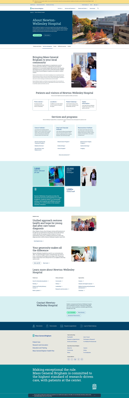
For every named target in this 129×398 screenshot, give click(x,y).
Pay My (70, 337)
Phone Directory (81, 312)
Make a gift (36, 263)
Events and (72, 341)
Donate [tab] (54, 46)
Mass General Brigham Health (43, 351)
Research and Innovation (41, 4)
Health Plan (32, 4)
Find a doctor (47, 35)
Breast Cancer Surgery (85, 142)
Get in (86, 337)
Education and (40, 348)
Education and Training (50, 4)
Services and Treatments (70, 8)
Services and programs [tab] (47, 46)
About (69, 348)
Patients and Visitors (82, 8)
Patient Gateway (84, 4)
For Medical (89, 341)
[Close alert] (95, 1)
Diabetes (39, 145)
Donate (91, 4)
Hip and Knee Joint (39, 149)
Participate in (89, 339)
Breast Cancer (63, 141)
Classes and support (85, 283)
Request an (73, 339)
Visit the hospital (37, 35)
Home (61, 148)
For (87, 352)
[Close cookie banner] (94, 395)
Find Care (60, 8)
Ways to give (45, 263)
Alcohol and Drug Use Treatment (40, 142)
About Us (32, 12)
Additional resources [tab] (62, 46)
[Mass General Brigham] (36, 8)
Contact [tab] (69, 46)
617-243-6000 (72, 312)
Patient (36, 342)
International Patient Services (74, 315)
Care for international (40, 281)
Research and (62, 289)
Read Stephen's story (38, 241)
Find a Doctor (92, 8)
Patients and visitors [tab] (37, 46)
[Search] (98, 8)
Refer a (36, 290)
